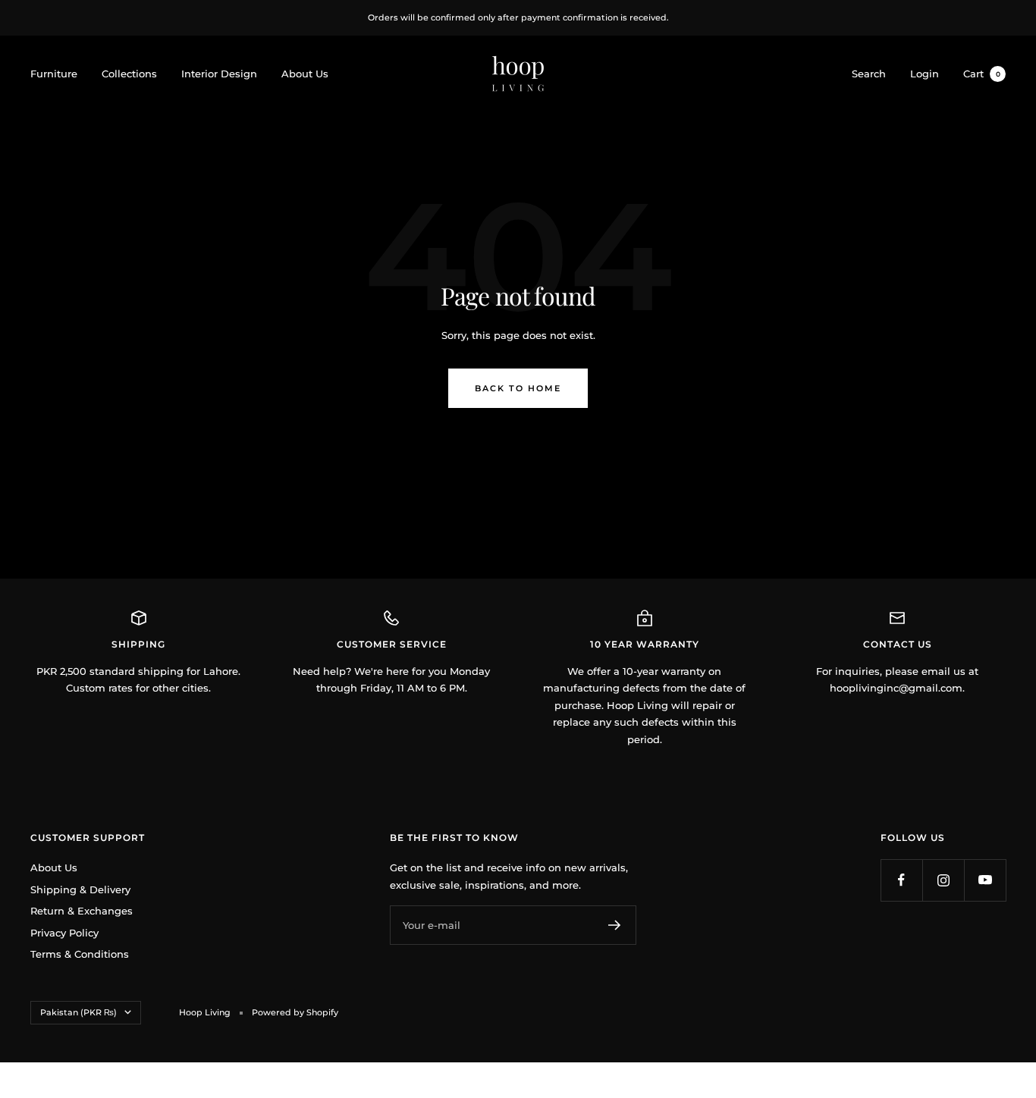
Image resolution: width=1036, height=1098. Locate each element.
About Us (304, 73)
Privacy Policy (64, 933)
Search (869, 73)
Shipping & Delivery (80, 889)
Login (924, 73)
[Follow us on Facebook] (901, 880)
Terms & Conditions (79, 954)
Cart (981, 73)
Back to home (518, 388)
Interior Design (219, 73)
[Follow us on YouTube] (985, 880)
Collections (129, 73)
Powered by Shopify (295, 1012)
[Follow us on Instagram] (943, 880)
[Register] (614, 925)
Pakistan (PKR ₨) (78, 1012)
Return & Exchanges (81, 911)
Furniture (53, 73)
